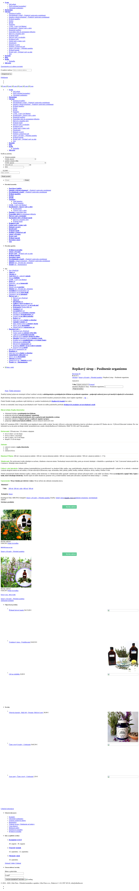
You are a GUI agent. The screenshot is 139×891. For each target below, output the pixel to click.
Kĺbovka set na (26, 336)
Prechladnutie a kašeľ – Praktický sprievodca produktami (31, 102)
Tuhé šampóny (17, 201)
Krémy (15, 108)
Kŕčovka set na (22, 342)
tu (85, 398)
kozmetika (15, 358)
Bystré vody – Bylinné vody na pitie (24, 139)
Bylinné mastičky (18, 106)
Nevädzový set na (18, 292)
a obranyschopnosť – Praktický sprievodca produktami (29, 261)
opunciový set (26, 305)
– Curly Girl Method (18, 205)
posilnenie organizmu (81, 498)
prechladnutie (93, 498)
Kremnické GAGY (15, 840)
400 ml (25, 488)
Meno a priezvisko (11, 871)
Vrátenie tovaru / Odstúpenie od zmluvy (22, 824)
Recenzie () (76, 374)
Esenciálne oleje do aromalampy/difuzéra (26, 119)
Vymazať (92, 384)
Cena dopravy (13, 826)
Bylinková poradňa (15, 831)
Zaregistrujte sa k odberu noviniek (12, 66)
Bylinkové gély (18, 126)
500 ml (31, 488)
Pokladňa (16, 148)
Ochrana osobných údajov (17, 820)
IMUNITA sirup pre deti (6, 547)
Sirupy (11, 494)
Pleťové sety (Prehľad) (20, 298)
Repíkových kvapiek (58, 401)
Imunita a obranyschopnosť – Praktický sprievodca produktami (33, 104)
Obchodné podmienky (20, 95)
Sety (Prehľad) (13, 270)
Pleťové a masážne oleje (21, 121)
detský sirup (60, 498)
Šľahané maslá (17, 123)
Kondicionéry (17, 208)
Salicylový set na (25, 320)
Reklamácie (12, 822)
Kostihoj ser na (29, 340)
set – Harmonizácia (18, 264)
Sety (14, 141)
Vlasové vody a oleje (20, 210)
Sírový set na (21, 325)
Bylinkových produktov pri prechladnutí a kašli (79, 405)
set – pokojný (19, 276)
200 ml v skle (18, 488)
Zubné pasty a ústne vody (21, 128)
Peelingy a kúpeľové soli (21, 134)
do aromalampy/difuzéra (22, 214)
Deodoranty (17, 130)
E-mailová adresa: (7, 70)
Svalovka (27, 346)
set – (18, 362)
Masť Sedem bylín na (25, 324)
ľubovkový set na (27, 338)
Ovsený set (23, 316)
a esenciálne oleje (17, 212)
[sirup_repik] (9, 367)
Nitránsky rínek (14, 856)
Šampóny (16, 112)
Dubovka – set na (18, 283)
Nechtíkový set (23, 314)
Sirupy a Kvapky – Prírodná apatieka (25, 135)
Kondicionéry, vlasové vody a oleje (24, 115)
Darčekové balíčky (19, 101)
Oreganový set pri (18, 294)
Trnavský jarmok (15, 848)
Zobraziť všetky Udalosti (13, 863)
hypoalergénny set (19, 290)
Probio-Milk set (22, 307)
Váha (74, 384)
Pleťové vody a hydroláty (21, 124)
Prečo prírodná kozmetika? (21, 93)
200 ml (11, 488)
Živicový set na (20, 347)
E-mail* (7, 875)
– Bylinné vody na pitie (21, 253)
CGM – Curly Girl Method (21, 113)
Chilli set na (23, 335)
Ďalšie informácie (15, 391)
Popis (6, 391)
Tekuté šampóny (18, 203)
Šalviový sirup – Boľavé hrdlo (8, 594)
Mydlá (15, 110)
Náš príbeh (16, 91)
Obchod (74, 377)
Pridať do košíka (78, 389)
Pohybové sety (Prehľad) (21, 331)
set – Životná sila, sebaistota (21, 263)
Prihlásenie (4, 77)
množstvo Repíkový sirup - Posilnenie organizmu (88, 386)
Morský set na (24, 313)
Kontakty (12, 817)
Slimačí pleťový (23, 327)
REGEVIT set (22, 344)
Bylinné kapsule (18, 137)
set (12, 272)
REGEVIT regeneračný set (17, 349)
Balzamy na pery (18, 132)
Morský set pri (16, 287)
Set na (14, 278)
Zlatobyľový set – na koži (20, 360)
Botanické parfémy (19, 117)
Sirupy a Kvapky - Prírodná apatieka (90, 377)
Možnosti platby (14, 828)
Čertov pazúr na (25, 333)
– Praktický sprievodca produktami (30, 190)
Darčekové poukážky (16, 830)
